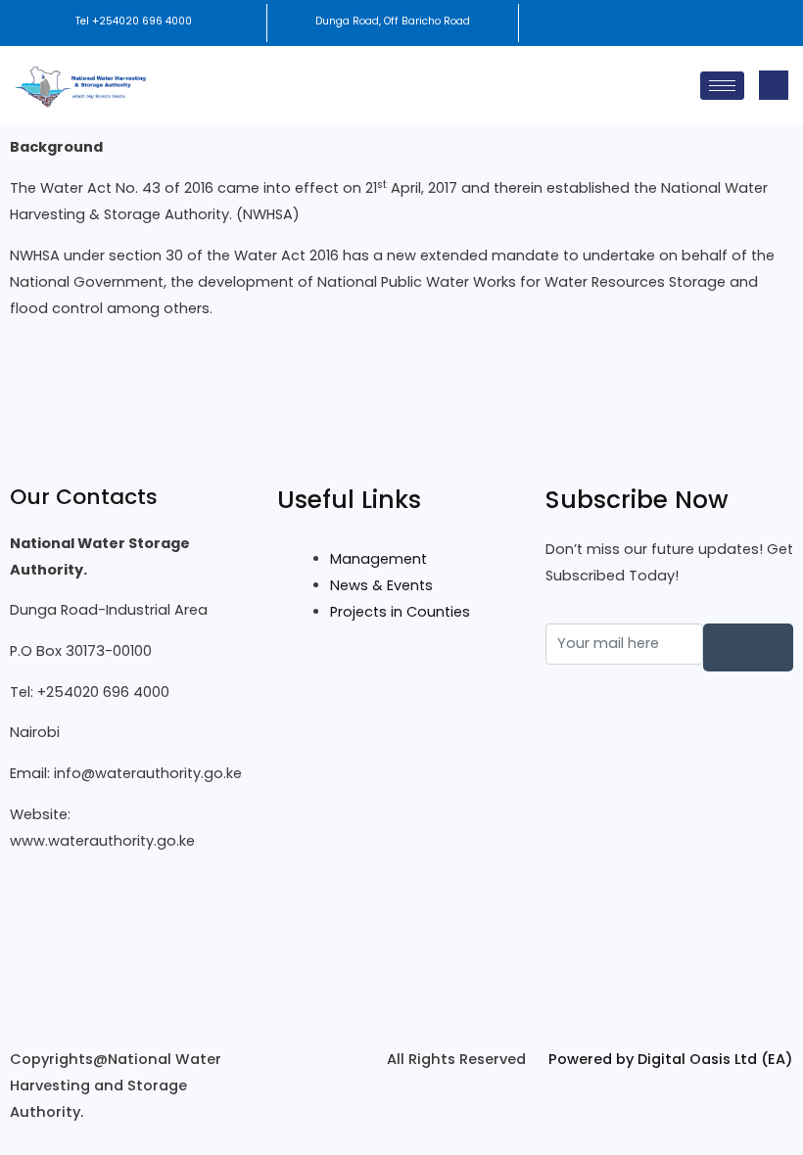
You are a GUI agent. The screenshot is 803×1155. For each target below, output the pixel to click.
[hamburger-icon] (722, 85)
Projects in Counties (400, 612)
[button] (660, 23)
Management (378, 559)
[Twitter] (134, 948)
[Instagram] (134, 994)
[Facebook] (134, 901)
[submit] (748, 647)
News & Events (381, 585)
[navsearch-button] (773, 85)
